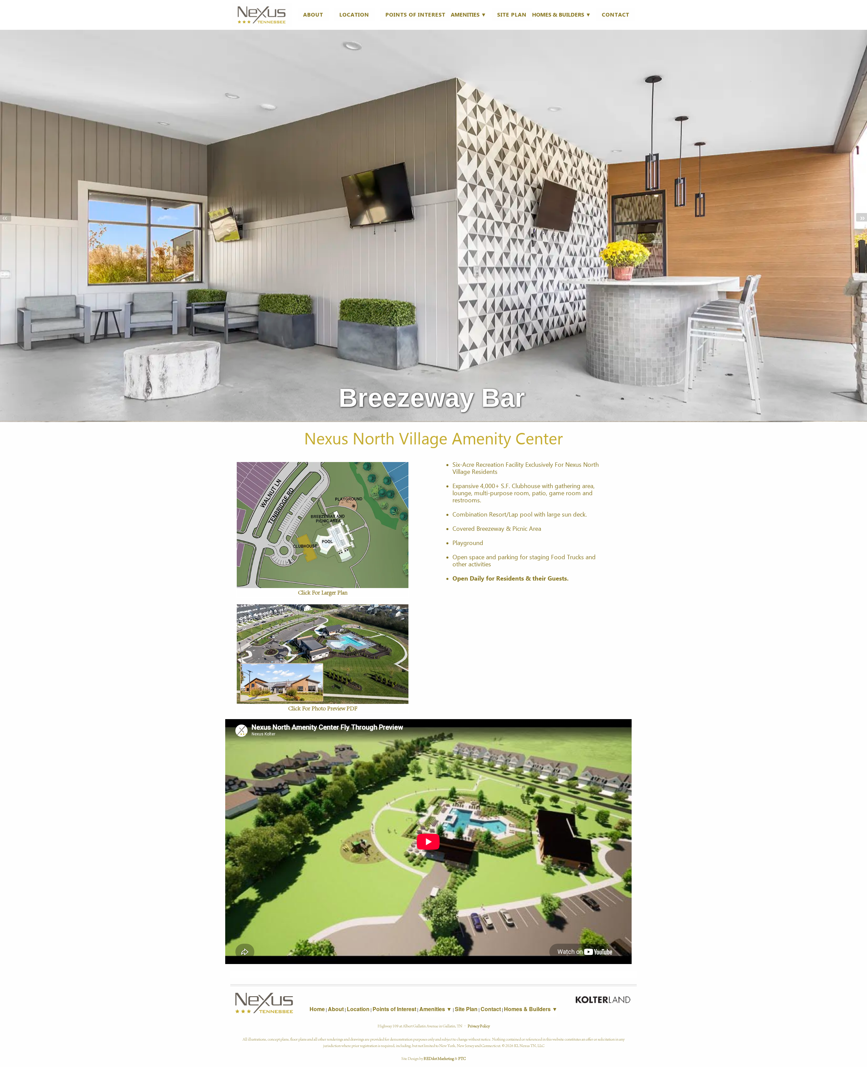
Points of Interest (415, 15)
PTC (462, 1058)
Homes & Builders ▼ (530, 1009)
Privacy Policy (479, 1026)
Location (354, 15)
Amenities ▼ (435, 1009)
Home (317, 1009)
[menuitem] (262, 15)
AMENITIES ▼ (468, 15)
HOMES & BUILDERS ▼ (561, 15)
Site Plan (512, 15)
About (313, 15)
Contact (615, 15)
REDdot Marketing (439, 1058)
